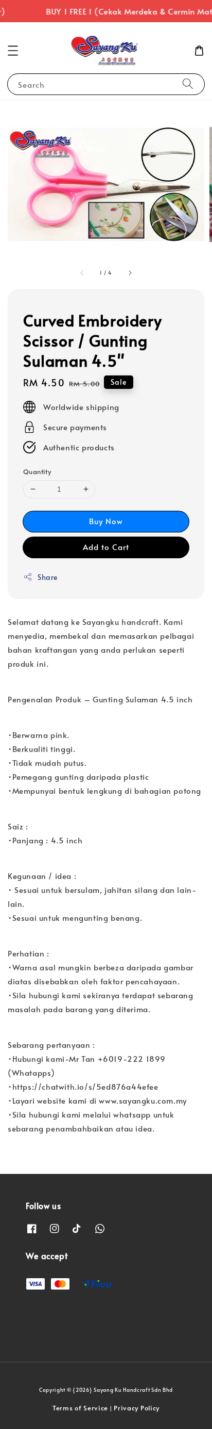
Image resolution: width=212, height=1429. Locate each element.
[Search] (187, 84)
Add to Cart (106, 546)
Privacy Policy (137, 1407)
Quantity (37, 471)
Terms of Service (80, 1407)
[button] (13, 50)
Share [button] (48, 577)
